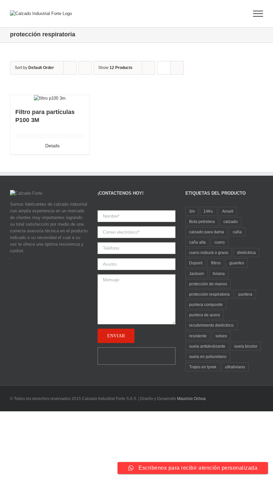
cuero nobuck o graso (208, 252)
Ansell (227, 211)
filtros (216, 263)
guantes (236, 263)
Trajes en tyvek (202, 367)
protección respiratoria (209, 294)
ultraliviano (235, 367)
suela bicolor (245, 346)
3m (192, 211)
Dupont (195, 263)
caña (237, 232)
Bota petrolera (202, 221)
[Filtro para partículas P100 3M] (50, 98)
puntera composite (206, 304)
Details (52, 145)
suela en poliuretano (207, 356)
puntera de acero (204, 315)
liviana (219, 273)
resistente (198, 336)
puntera (245, 294)
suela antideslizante (207, 346)
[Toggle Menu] (258, 14)
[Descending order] (85, 68)
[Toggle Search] (235, 13)
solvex (221, 336)
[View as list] (176, 67)
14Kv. (208, 211)
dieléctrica (246, 252)
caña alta (197, 242)
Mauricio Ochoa (191, 398)
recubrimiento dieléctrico (211, 325)
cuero (219, 242)
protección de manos (208, 284)
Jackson (196, 273)
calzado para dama (206, 232)
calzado (230, 221)
